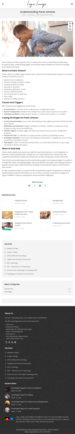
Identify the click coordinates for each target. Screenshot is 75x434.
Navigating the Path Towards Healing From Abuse (24, 213)
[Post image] (7, 204)
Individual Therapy (12, 248)
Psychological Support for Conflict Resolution (25, 408)
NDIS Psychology (12, 263)
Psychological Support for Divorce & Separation (26, 388)
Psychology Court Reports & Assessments (20, 274)
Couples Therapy (12, 252)
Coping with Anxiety (21, 200)
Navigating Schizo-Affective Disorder (23, 224)
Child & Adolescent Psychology (16, 256)
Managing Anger (58, 200)
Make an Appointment (31, 432)
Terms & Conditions (53, 430)
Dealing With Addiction (60, 212)
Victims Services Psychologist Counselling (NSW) (22, 270)
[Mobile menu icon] (72, 4)
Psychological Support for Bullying (22, 395)
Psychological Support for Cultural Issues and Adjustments (29, 402)
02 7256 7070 (46, 432)
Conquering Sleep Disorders (61, 223)
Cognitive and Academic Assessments (19, 259)
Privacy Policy (42, 430)
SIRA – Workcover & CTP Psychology (18, 267)
